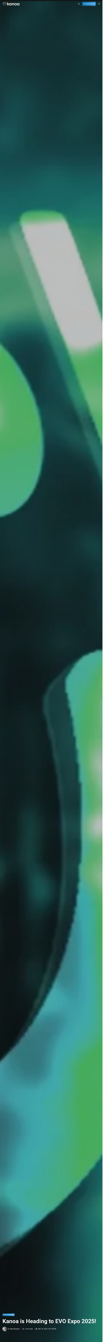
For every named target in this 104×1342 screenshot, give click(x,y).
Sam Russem (15, 1329)
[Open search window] (79, 4)
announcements (8, 1314)
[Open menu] (99, 4)
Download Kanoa (89, 4)
